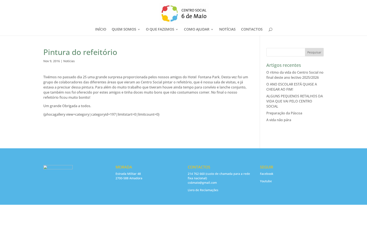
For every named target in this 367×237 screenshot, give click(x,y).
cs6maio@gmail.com (202, 183)
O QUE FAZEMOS (160, 30)
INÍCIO (100, 30)
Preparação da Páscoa (284, 113)
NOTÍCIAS (227, 30)
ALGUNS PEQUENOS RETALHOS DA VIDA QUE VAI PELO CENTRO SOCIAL (294, 101)
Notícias (69, 61)
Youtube (266, 181)
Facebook (266, 174)
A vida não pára (278, 120)
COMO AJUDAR (196, 30)
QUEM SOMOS (124, 30)
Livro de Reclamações (203, 190)
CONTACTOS (252, 30)
